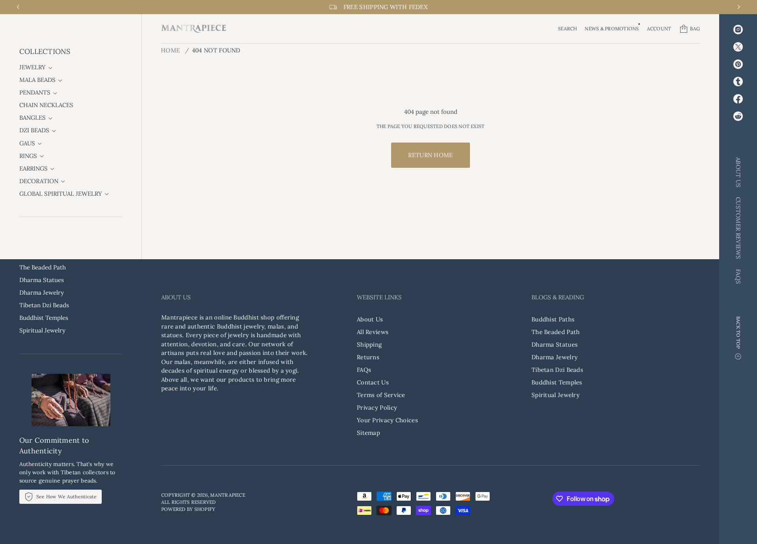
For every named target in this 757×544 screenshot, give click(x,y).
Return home (430, 155)
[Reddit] (738, 116)
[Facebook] (738, 99)
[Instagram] (738, 29)
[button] (567, 28)
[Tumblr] (738, 81)
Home (170, 50)
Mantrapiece (227, 495)
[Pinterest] (738, 64)
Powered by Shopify (188, 509)
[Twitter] (738, 47)
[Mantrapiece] (193, 29)
